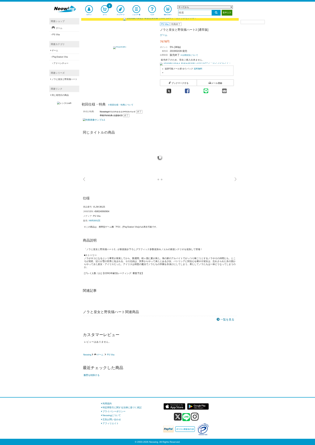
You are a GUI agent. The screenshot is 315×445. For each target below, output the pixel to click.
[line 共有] (206, 90)
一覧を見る (227, 319)
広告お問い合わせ (112, 419)
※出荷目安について (189, 55)
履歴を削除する (92, 375)
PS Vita (110, 354)
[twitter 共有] (169, 90)
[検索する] (216, 13)
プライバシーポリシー (114, 411)
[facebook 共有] (187, 90)
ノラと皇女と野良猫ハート (64, 79)
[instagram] (195, 416)
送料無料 (198, 69)
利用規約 (107, 403)
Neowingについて (112, 415)
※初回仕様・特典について (120, 105)
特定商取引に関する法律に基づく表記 (122, 407)
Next (235, 179)
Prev (84, 179)
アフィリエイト (111, 423)
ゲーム (163, 35)
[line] (186, 417)
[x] (178, 416)
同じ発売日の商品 (60, 95)
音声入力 (227, 12)
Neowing (87, 354)
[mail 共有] (224, 90)
